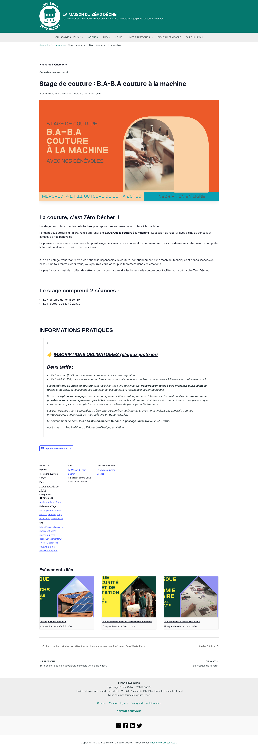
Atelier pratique (46, 502)
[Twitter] (139, 725)
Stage (58, 502)
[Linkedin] (132, 725)
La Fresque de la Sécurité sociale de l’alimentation (127, 621)
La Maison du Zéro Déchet (91, 14)
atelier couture (46, 510)
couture (52, 514)
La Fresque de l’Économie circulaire (182, 621)
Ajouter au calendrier (57, 448)
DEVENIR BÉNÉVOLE (129, 711)
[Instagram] (118, 725)
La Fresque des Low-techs (53, 621)
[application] (82, 37)
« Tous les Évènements (53, 64)
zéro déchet (57, 518)
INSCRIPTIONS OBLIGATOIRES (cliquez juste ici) (106, 354)
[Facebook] (125, 725)
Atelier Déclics (207, 646)
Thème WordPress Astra (163, 742)
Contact (101, 703)
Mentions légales (118, 703)
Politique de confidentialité (146, 703)
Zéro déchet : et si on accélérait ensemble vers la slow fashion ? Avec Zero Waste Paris (95, 646)
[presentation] (67, 596)
